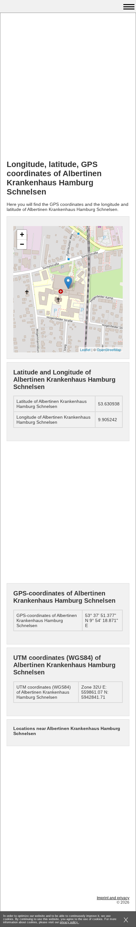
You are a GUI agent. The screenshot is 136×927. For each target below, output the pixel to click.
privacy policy (69, 922)
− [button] (22, 244)
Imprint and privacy (113, 898)
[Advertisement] (68, 87)
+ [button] (22, 234)
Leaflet (85, 349)
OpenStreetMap (109, 349)
